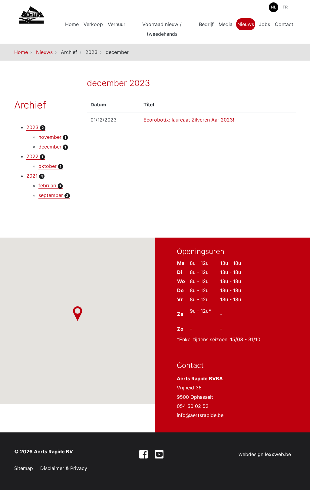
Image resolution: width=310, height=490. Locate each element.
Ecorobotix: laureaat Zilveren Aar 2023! (188, 120)
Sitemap (23, 468)
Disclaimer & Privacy (63, 468)
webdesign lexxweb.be (265, 454)
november (52, 137)
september (53, 195)
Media (225, 24)
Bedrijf (206, 24)
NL (273, 7)
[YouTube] (159, 455)
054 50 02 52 (193, 406)
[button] (77, 313)
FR (285, 7)
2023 (35, 127)
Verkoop (93, 24)
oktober (49, 166)
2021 (34, 176)
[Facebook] (143, 455)
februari (49, 185)
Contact (284, 24)
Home (72, 24)
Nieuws (245, 24)
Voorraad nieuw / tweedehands (162, 29)
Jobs (264, 24)
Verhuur (116, 24)
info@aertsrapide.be (200, 415)
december (52, 147)
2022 (34, 156)
